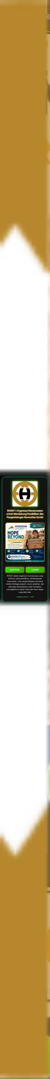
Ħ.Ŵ (32, 597)
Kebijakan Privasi (22, 597)
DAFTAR (14, 570)
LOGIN (35, 570)
